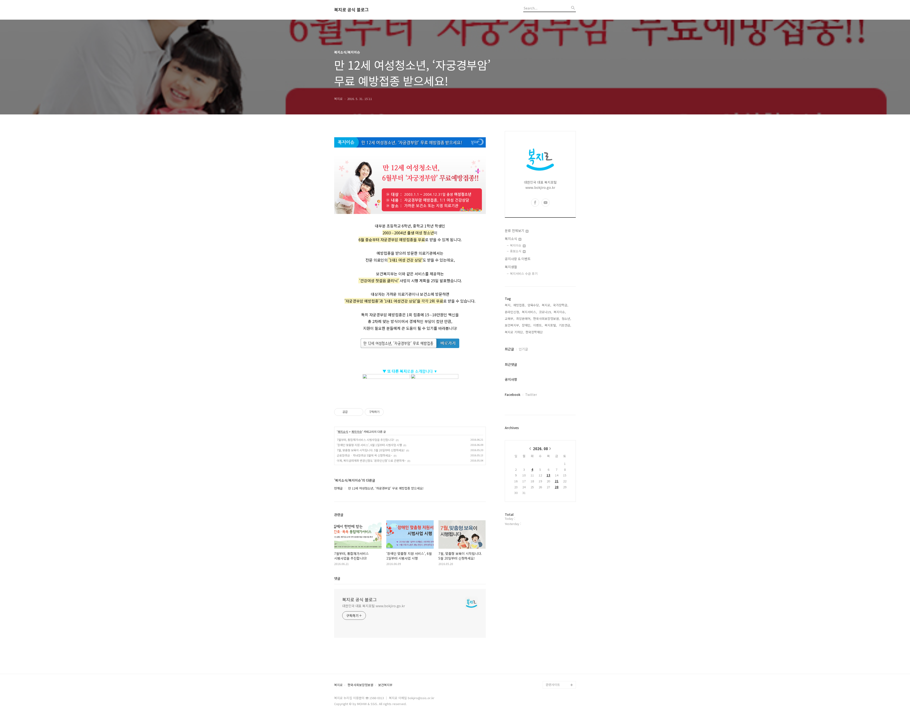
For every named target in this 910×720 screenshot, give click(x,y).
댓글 (337, 578)
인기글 (523, 349)
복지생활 (511, 266)
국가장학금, (560, 305)
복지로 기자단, (514, 332)
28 (557, 487)
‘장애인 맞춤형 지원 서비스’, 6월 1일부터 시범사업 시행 (369, 445)
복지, (508, 305)
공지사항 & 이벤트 (518, 258)
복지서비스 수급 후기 (523, 273)
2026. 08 (540, 448)
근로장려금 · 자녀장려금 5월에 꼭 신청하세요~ (364, 455)
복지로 (338, 685)
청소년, (566, 318)
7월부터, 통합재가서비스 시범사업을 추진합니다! (365, 440)
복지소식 (343, 432)
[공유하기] (352, 412)
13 (548, 475)
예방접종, (519, 305)
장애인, (526, 325)
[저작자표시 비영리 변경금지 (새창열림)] (390, 412)
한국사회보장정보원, (546, 318)
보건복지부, (512, 325)
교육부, (509, 318)
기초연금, (565, 325)
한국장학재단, (535, 332)
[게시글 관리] (358, 412)
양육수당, (534, 305)
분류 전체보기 (515, 230)
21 (557, 481)
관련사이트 (553, 684)
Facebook (512, 394)
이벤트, (538, 325)
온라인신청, (512, 312)
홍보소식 (516, 251)
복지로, (546, 305)
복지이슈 (356, 432)
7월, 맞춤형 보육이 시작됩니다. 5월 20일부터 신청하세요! (371, 450)
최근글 (509, 349)
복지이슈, (560, 312)
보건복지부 (385, 685)
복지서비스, (529, 312)
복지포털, (551, 325)
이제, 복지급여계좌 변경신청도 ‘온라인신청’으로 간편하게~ (371, 460)
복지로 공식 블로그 (351, 9)
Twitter (531, 394)
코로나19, (545, 312)
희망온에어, (523, 318)
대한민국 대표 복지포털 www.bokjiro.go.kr (373, 605)
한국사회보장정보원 (360, 685)
